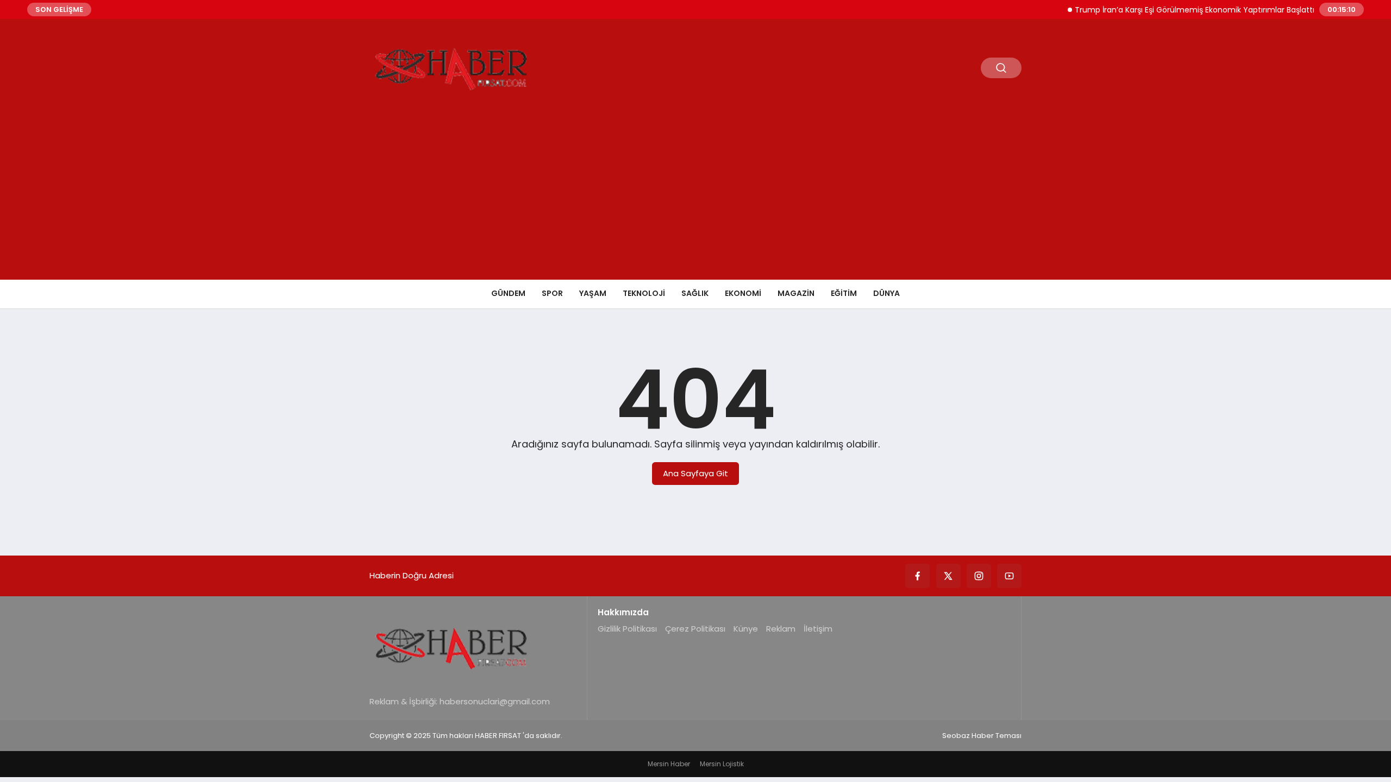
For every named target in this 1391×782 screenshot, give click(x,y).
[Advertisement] (695, 198)
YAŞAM (592, 293)
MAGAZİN (796, 293)
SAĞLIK (695, 293)
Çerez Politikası (695, 628)
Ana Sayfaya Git (695, 473)
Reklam (780, 628)
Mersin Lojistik (722, 763)
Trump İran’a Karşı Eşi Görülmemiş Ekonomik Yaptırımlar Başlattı (1182, 9)
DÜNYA (886, 293)
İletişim (818, 628)
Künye (746, 628)
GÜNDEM (508, 293)
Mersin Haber (669, 763)
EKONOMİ (743, 293)
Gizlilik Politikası (627, 628)
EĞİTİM (844, 293)
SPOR (552, 293)
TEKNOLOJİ (644, 293)
